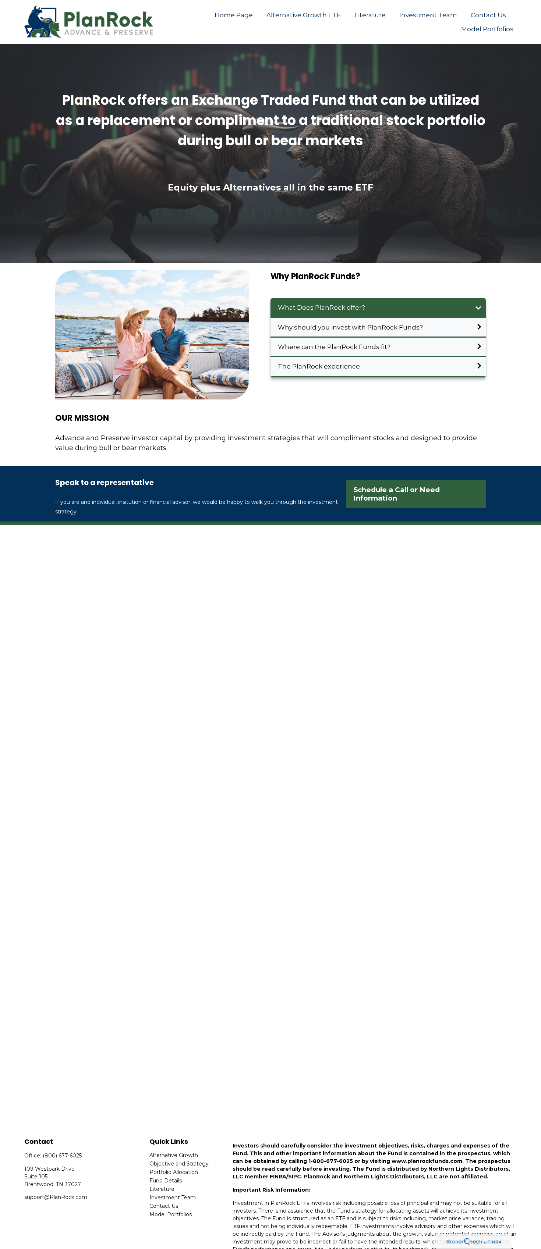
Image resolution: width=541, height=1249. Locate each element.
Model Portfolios (170, 1214)
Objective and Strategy (179, 1163)
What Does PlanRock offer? (321, 307)
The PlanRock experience (319, 366)
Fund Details (165, 1180)
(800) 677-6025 (62, 1155)
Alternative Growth (173, 1155)
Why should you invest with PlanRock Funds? (350, 327)
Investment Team (172, 1197)
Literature (161, 1189)
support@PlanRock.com (55, 1197)
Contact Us (163, 1206)
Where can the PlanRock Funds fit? (334, 346)
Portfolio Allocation (173, 1172)
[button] (234, 15)
